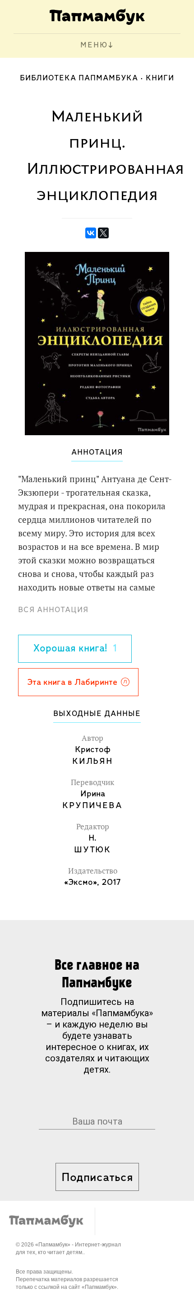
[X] (103, 233)
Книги (160, 78)
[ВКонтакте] (90, 233)
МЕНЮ (94, 46)
